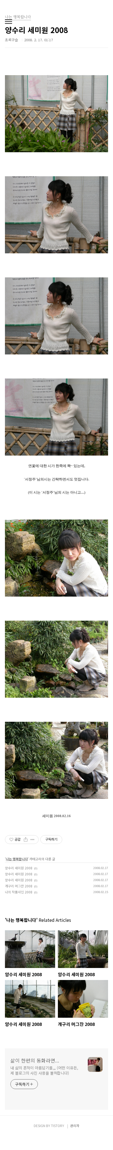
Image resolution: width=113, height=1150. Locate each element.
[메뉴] (8, 21)
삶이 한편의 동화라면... (34, 1060)
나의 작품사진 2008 (18, 892)
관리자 (74, 1125)
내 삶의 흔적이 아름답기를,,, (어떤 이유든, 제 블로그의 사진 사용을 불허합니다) (44, 1070)
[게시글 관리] (32, 839)
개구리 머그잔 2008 (18, 886)
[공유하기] (25, 839)
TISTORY (57, 1125)
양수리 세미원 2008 (18, 868)
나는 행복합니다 (17, 858)
